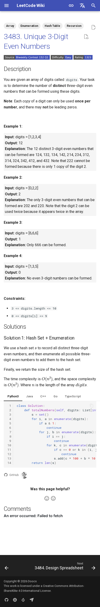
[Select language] (82, 5)
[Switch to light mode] (71, 5)
